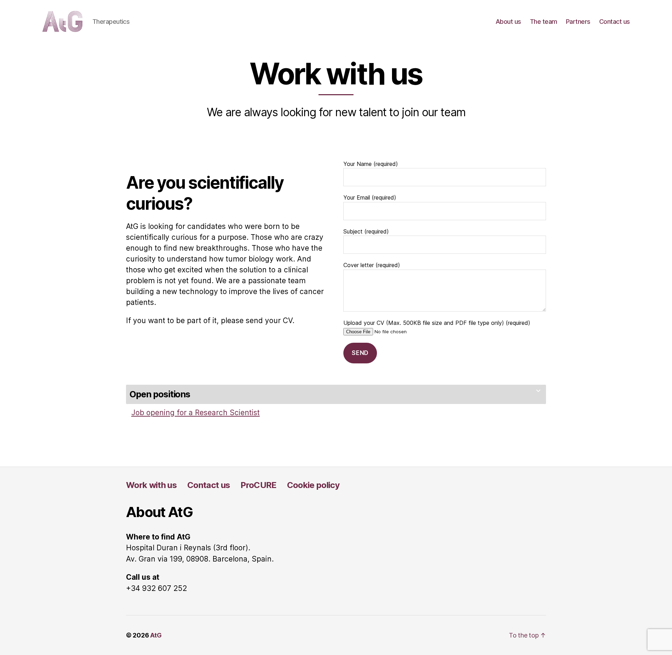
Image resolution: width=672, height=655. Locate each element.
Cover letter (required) (371, 265)
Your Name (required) (370, 163)
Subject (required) (366, 231)
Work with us (151, 485)
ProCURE (258, 485)
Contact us (614, 21)
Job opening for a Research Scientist (195, 412)
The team (543, 21)
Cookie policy (313, 485)
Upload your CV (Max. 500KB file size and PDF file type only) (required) (436, 322)
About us (508, 21)
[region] (91, 606)
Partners (578, 21)
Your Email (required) (369, 197)
